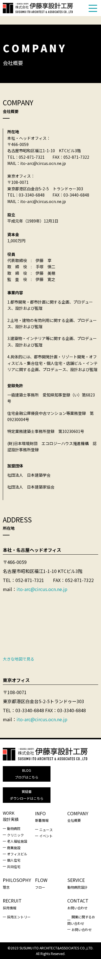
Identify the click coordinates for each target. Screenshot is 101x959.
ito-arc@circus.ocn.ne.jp (42, 589)
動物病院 (13, 828)
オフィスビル (17, 853)
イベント (46, 835)
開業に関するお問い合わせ (81, 919)
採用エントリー (19, 916)
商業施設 (13, 847)
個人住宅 (13, 860)
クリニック (15, 834)
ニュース (46, 829)
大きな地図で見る (18, 659)
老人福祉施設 (17, 841)
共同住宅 (13, 866)
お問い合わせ (82, 929)
